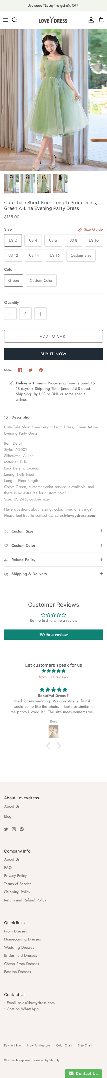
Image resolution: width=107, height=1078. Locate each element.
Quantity (11, 302)
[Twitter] (6, 829)
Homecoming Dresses (22, 939)
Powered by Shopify (45, 1060)
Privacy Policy (15, 875)
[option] (53, 100)
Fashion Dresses (17, 972)
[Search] (17, 20)
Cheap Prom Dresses (21, 964)
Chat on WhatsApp (23, 1009)
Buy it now (54, 354)
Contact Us (85, 1073)
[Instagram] (14, 829)
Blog (7, 816)
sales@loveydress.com (36, 1003)
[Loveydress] (53, 19)
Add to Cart (53, 336)
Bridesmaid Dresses (20, 955)
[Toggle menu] (5, 20)
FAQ (8, 867)
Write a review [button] (53, 634)
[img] (53, 671)
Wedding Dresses (19, 947)
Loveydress (23, 1060)
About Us (11, 806)
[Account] (90, 20)
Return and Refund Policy (25, 900)
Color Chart (64, 1045)
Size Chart (85, 1045)
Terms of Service (18, 884)
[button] (49, 745)
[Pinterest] (22, 829)
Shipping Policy (17, 892)
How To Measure (38, 1045)
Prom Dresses (15, 931)
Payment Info (12, 1045)
